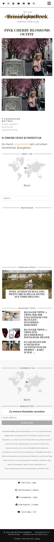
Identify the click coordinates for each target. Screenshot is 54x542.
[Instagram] (9, 3)
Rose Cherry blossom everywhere (11, 124)
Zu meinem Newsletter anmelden (27, 411)
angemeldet (21, 144)
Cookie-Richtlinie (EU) (35, 534)
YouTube (28, 512)
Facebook (28, 497)
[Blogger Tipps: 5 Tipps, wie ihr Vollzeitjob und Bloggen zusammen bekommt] (11, 316)
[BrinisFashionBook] (27, 17)
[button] (50, 3)
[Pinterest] (13, 3)
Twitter (28, 483)
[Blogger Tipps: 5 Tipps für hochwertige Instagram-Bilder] (11, 333)
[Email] (29, 3)
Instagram (28, 490)
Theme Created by (27, 539)
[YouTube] (18, 3)
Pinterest (28, 505)
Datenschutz (42, 532)
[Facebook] (24, 3)
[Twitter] (4, 3)
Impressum (14, 534)
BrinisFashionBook (21, 532)
